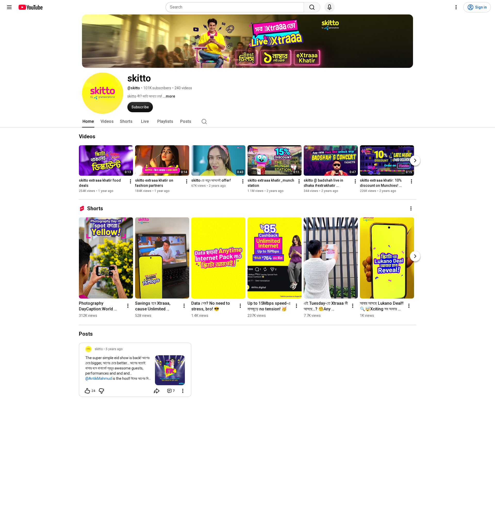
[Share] (157, 391)
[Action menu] (183, 391)
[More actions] (130, 181)
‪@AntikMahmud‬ (98, 378)
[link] (135, 371)
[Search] (312, 7)
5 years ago (114, 349)
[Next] (415, 160)
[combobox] (236, 7)
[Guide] (9, 7)
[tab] (88, 121)
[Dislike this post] (101, 391)
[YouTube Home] (30, 7)
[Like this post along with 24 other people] (87, 391)
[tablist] (247, 121)
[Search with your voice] (329, 7)
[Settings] (456, 7)
